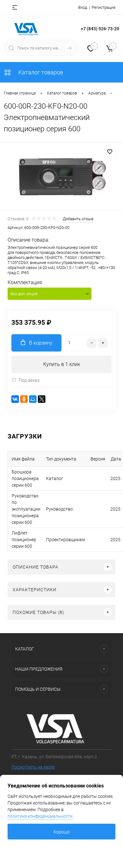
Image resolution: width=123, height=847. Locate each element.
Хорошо (61, 831)
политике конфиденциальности (40, 816)
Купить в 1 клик (61, 364)
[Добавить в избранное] (109, 151)
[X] (41, 399)
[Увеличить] (61, 176)
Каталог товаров (40, 72)
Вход (82, 7)
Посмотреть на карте (33, 767)
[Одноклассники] (24, 399)
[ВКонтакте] (15, 399)
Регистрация (103, 7)
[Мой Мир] (33, 399)
